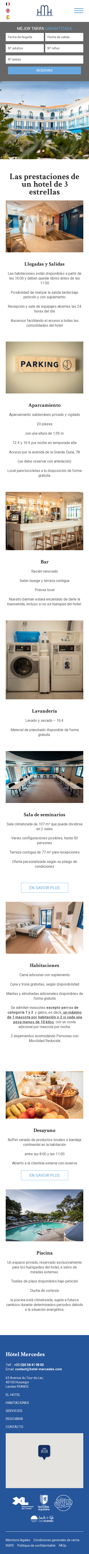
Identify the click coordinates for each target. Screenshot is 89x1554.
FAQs (62, 1545)
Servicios (14, 1411)
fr (8, 4)
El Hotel (13, 1395)
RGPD (10, 1545)
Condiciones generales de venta (56, 1540)
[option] (44, 120)
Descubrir (14, 1419)
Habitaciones (17, 1403)
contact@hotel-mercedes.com (38, 1369)
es (8, 17)
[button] (44, 1452)
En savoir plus (44, 887)
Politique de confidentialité (36, 1545)
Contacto (14, 1427)
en (8, 10)
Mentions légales (18, 1540)
